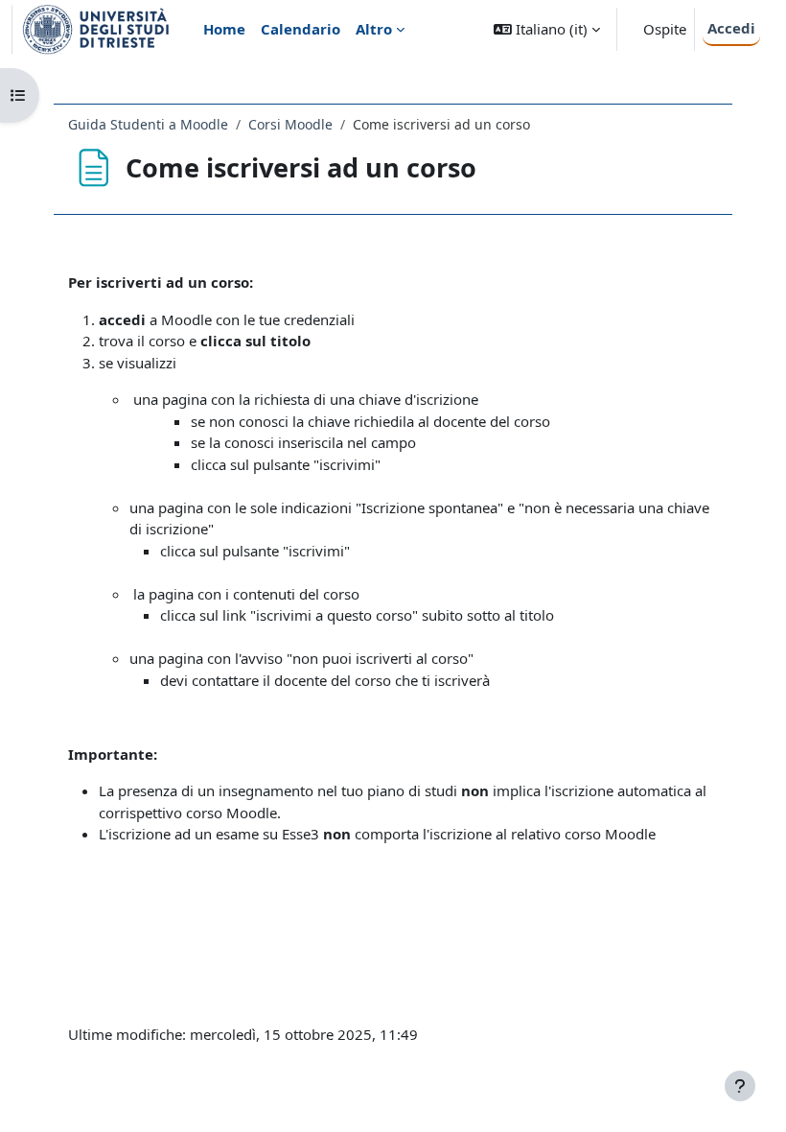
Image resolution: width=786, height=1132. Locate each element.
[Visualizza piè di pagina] (740, 1086)
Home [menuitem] (224, 28)
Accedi (731, 27)
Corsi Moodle (290, 124)
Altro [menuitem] (374, 28)
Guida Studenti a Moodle (148, 124)
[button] (547, 29)
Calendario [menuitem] (300, 28)
